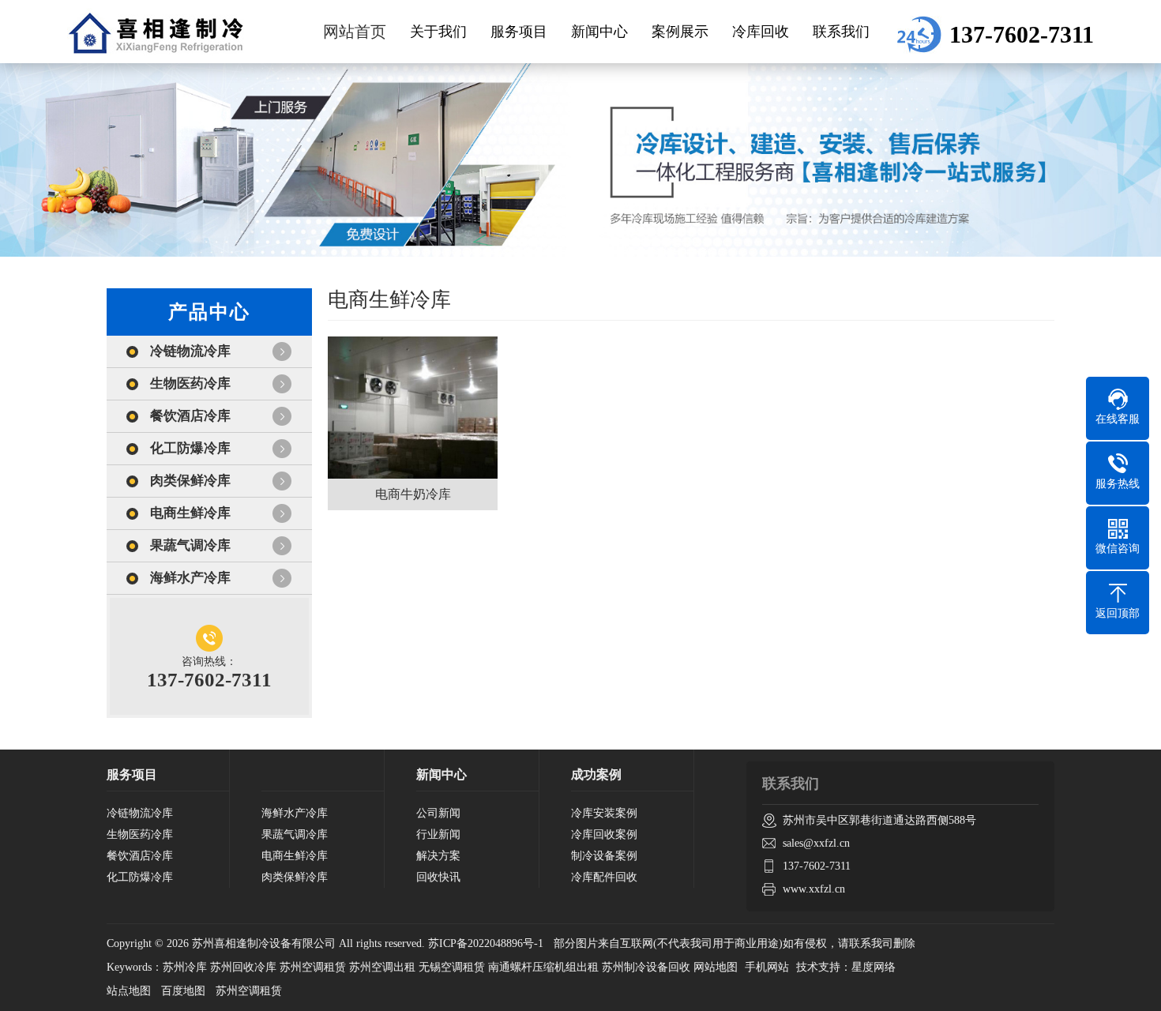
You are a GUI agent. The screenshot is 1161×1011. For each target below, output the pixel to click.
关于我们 (438, 31)
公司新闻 (438, 813)
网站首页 (354, 31)
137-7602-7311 (817, 866)
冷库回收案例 (604, 834)
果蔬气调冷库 (190, 545)
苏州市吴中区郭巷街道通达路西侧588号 (879, 820)
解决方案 (438, 856)
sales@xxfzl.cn (816, 843)
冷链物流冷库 (190, 351)
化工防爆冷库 (190, 448)
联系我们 (841, 31)
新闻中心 (599, 31)
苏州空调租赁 (249, 991)
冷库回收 (760, 31)
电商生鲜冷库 (190, 513)
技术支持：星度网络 (846, 967)
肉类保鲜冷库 (190, 480)
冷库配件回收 (604, 877)
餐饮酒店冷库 (190, 415)
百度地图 (183, 991)
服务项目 (518, 31)
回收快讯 (438, 877)
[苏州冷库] (155, 31)
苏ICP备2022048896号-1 (485, 943)
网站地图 (715, 967)
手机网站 (767, 967)
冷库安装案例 (604, 813)
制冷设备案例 (604, 856)
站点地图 (129, 991)
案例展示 (680, 31)
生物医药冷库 (190, 383)
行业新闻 (438, 834)
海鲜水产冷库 (190, 577)
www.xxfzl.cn (814, 889)
